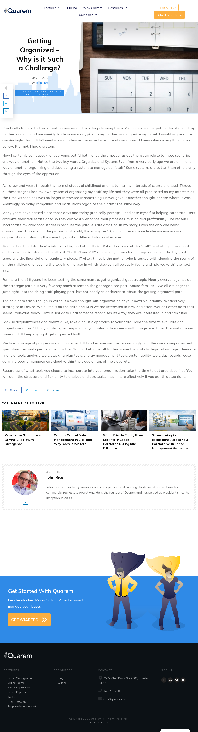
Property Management (22, 706)
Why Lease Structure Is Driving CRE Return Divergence (25, 431)
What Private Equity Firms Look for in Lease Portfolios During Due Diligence (124, 431)
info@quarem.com (114, 699)
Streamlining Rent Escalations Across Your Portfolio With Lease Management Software (172, 431)
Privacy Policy (99, 722)
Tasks (11, 697)
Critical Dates (16, 683)
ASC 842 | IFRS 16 (19, 687)
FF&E (11, 702)
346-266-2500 (112, 691)
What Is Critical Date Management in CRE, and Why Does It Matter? (74, 431)
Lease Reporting (18, 692)
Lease (11, 678)
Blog (61, 678)
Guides (62, 683)
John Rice (42, 82)
